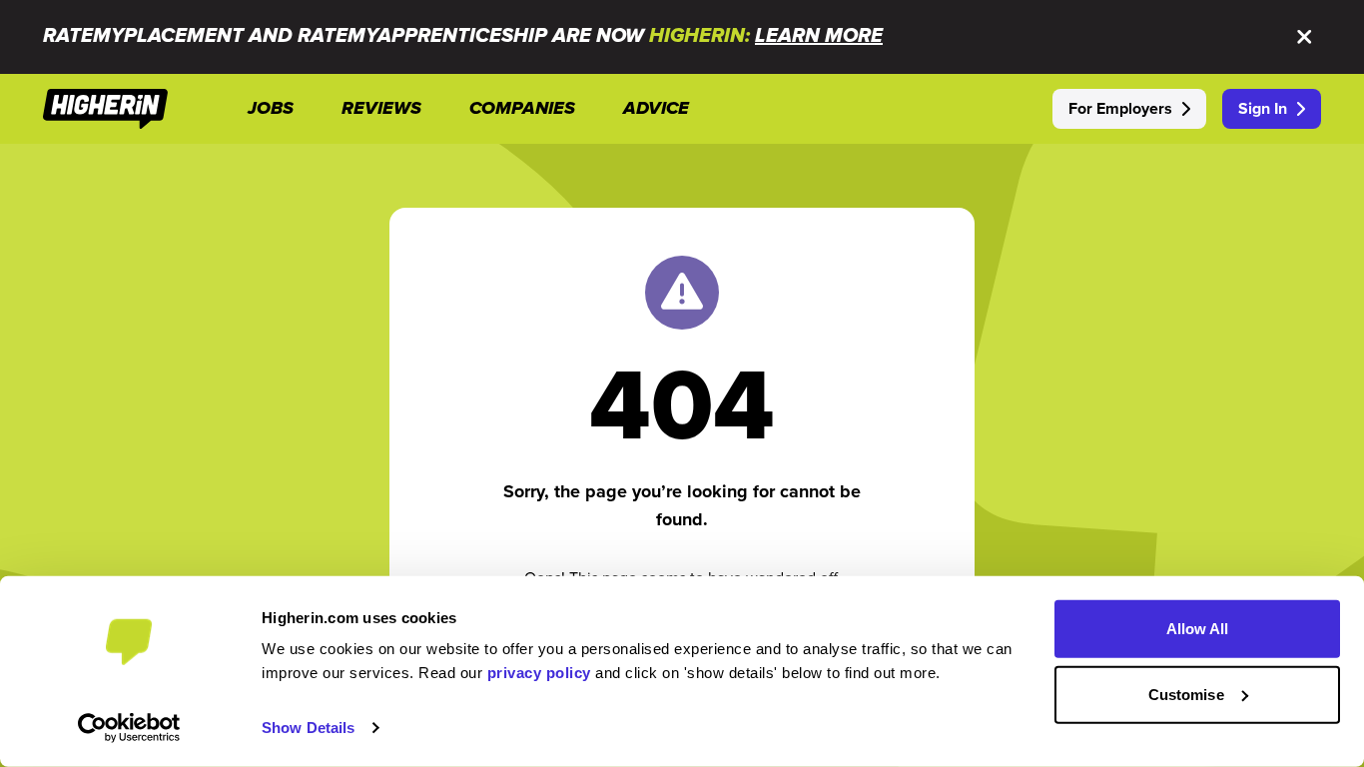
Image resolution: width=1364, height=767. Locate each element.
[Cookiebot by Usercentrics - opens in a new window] (129, 728)
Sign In (1262, 108)
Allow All (1197, 628)
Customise (1186, 693)
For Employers (1120, 108)
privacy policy (539, 672)
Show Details (308, 727)
